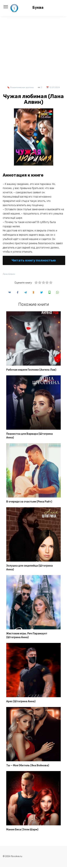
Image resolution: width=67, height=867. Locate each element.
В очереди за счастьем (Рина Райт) (29, 501)
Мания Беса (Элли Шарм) (22, 829)
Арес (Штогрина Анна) (21, 701)
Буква (38, 8)
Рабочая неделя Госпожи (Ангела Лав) (31, 369)
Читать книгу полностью (34, 260)
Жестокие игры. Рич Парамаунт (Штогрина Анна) (26, 635)
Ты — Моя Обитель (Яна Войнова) (27, 765)
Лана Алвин (9, 274)
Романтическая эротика (22, 87)
